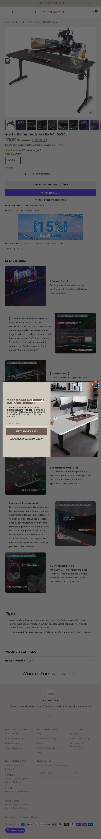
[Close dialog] (96, 384)
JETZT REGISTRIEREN (27, 432)
